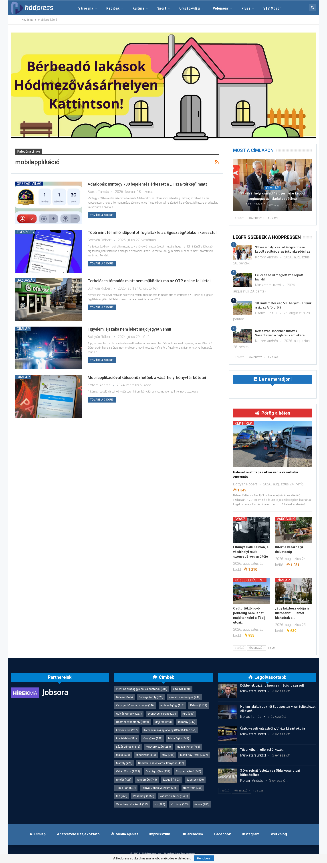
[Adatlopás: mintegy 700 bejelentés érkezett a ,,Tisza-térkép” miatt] (48, 203)
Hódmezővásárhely (132, 722)
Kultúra (138, 8)
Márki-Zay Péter (194, 755)
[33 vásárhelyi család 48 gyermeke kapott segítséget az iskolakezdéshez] (273, 184)
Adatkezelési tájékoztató (78, 834)
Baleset (124, 697)
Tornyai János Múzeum (159, 787)
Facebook (222, 834)
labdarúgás (178, 738)
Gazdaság (26, 280)
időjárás (163, 722)
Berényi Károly (151, 697)
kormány (186, 722)
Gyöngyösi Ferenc (162, 713)
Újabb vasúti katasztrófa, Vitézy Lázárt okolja (272, 728)
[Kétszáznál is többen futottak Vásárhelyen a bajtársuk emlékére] (242, 336)
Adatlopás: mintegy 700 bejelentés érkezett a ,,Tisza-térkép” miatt (147, 184)
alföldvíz (182, 689)
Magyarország (158, 746)
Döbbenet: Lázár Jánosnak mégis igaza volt (272, 685)
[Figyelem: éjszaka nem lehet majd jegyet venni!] (48, 348)
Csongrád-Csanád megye (135, 705)
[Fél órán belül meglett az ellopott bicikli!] (242, 280)
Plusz (246, 8)
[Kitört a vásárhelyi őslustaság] (293, 530)
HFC (188, 713)
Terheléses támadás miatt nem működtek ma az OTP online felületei (149, 280)
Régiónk (112, 8)
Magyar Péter (188, 746)
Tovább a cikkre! (101, 215)
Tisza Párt (126, 787)
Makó (123, 755)
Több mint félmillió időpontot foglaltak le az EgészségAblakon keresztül (152, 232)
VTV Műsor (272, 8)
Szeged (172, 779)
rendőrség (147, 779)
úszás (201, 804)
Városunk (85, 8)
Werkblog (279, 834)
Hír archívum (192, 834)
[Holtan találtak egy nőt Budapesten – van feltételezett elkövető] (227, 712)
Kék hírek (243, 423)
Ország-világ (189, 8)
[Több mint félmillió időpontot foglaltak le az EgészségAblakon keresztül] (48, 251)
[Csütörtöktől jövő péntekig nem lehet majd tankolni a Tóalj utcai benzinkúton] (251, 591)
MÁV (168, 755)
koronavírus (127, 730)
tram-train (192, 787)
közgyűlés (152, 738)
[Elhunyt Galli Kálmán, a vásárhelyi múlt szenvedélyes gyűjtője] (251, 530)
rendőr (123, 779)
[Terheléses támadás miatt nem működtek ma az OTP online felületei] (48, 299)
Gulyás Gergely (129, 713)
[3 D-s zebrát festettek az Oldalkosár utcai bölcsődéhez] (227, 776)
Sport (161, 8)
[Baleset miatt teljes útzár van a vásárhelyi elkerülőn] (272, 444)
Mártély (124, 763)
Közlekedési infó (250, 580)
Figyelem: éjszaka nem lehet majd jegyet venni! (129, 329)
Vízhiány (180, 804)
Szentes (195, 779)
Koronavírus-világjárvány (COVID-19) (169, 730)
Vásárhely (143, 796)
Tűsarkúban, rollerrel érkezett (261, 749)
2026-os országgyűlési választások (141, 689)
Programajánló (188, 771)
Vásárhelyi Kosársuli (132, 804)
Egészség (25, 232)
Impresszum (159, 834)
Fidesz (198, 705)
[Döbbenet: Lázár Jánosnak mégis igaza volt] (227, 690)
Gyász (240, 519)
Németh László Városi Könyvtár (161, 763)
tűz (121, 796)
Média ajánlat (127, 834)
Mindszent (146, 755)
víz (159, 804)
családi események (184, 697)
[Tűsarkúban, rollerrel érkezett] (227, 755)
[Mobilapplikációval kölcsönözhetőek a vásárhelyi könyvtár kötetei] (48, 396)
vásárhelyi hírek (174, 796)
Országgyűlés (158, 771)
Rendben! (203, 858)
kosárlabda (126, 738)
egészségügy (172, 705)
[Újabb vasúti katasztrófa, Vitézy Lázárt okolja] (227, 733)
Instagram (250, 834)
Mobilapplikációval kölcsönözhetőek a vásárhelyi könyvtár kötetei (147, 377)
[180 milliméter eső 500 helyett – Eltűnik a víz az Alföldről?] (242, 308)
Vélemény (221, 8)
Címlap (23, 329)
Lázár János (128, 746)
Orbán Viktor (128, 771)
